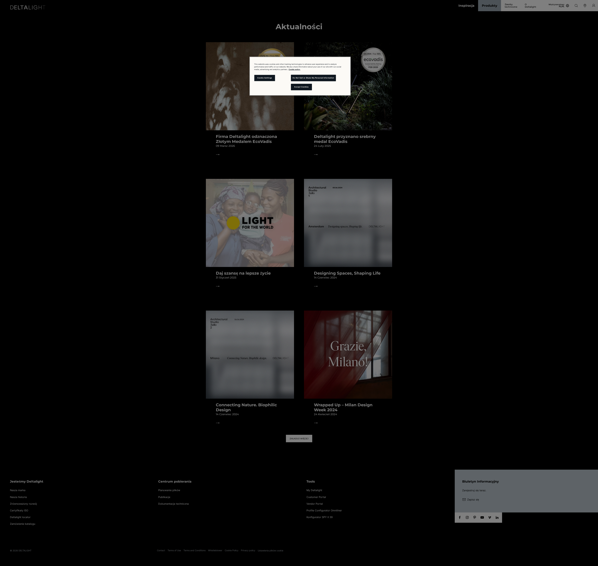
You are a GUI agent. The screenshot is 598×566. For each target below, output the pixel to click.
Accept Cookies (301, 87)
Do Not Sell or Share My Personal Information (313, 78)
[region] (300, 76)
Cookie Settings (264, 78)
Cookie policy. (294, 69)
